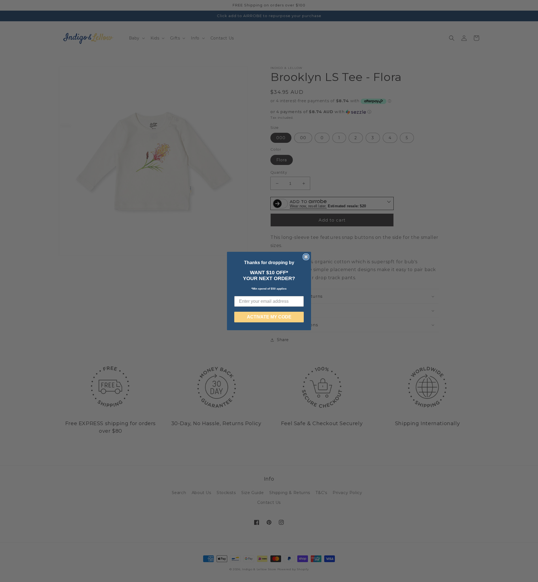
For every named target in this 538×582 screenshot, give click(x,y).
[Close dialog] (306, 257)
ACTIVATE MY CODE (269, 317)
